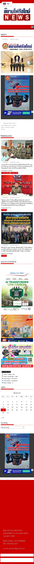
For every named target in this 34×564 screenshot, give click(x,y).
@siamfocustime (14, 39)
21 (26, 407)
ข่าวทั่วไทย (4, 210)
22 (31, 407)
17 (8, 407)
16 (3, 407)
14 (26, 404)
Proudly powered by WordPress (11, 559)
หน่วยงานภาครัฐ (14, 173)
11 (12, 404)
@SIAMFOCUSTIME (14, 162)
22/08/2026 (5, 162)
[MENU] (32, 27)
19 (17, 407)
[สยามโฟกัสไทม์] (2, 27)
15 (31, 404)
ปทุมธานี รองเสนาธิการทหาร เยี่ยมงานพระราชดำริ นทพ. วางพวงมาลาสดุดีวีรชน (8, 126)
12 (17, 404)
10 (8, 404)
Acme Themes (18, 561)
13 (21, 404)
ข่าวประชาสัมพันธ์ (5, 173)
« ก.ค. (2, 418)
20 (21, 407)
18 (12, 407)
